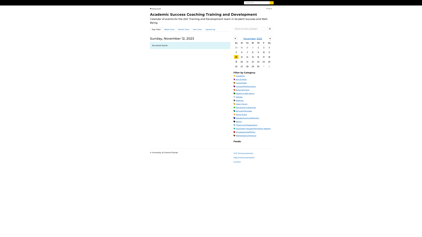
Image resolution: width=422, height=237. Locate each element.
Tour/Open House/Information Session (253, 129)
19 (236, 62)
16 (258, 57)
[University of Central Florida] (166, 2)
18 (269, 57)
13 (242, 57)
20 (242, 62)
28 (247, 66)
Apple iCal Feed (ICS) (244, 141)
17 (264, 57)
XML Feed (255, 141)
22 (253, 62)
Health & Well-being (245, 93)
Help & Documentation (244, 158)
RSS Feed (251, 141)
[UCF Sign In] (234, 3)
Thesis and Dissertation (246, 125)
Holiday (239, 97)
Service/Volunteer (244, 111)
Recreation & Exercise (246, 108)
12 (236, 57)
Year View (197, 29)
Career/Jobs (241, 83)
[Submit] (272, 2)
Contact (237, 162)
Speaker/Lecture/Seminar (247, 118)
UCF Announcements (243, 153)
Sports (239, 122)
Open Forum (241, 104)
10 (264, 52)
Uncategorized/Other (245, 132)
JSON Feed (259, 141)
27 (242, 66)
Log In (270, 8)
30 (242, 47)
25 (269, 62)
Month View (183, 29)
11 (269, 52)
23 (258, 62)
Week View (169, 29)
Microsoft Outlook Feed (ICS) (248, 141)
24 (264, 62)
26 (236, 66)
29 (236, 47)
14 (247, 57)
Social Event (241, 115)
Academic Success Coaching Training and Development (203, 14)
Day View (156, 29)
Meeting (240, 101)
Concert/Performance (246, 86)
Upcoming (210, 29)
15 (253, 57)
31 (247, 47)
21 (247, 62)
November (250, 38)
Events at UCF (156, 8)
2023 (259, 38)
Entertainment (242, 90)
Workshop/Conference (246, 136)
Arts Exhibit (241, 79)
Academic (240, 76)
